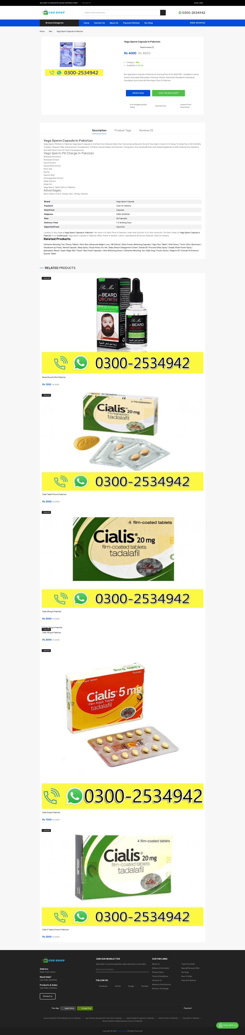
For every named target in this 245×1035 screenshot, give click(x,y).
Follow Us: (86, 3)
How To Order (186, 976)
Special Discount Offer (190, 968)
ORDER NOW (138, 93)
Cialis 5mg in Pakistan (51, 812)
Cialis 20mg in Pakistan (51, 612)
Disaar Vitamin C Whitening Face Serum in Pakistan (122, 1021)
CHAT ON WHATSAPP (168, 93)
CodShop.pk (62, 236)
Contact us (47, 996)
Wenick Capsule (69, 247)
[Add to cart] (200, 383)
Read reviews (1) (147, 47)
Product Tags (122, 130)
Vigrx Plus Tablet (159, 244)
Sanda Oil (143, 247)
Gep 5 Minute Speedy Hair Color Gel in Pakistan (103, 1018)
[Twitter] (96, 3)
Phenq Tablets (72, 244)
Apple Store (69, 1008)
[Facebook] (93, 3)
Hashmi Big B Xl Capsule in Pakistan (140, 1018)
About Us (114, 23)
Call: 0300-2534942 (48, 980)
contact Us (99, 23)
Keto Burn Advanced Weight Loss (95, 244)
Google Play (86, 1008)
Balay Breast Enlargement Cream (123, 247)
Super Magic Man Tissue (71, 250)
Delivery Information (160, 968)
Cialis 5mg (150, 250)
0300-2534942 (193, 13)
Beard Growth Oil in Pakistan (54, 377)
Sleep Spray (83, 247)
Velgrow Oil (174, 250)
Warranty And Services (161, 984)
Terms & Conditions (160, 976)
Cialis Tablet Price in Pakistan (54, 494)
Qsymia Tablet (50, 253)
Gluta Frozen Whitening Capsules (136, 244)
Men (137, 62)
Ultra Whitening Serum (112, 250)
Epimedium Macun (51, 250)
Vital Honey (173, 244)
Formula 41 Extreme (189, 250)
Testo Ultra (185, 244)
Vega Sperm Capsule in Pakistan (79, 232)
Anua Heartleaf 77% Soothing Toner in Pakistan (62, 1018)
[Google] (99, 3)
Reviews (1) (146, 130)
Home (86, 23)
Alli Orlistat (115, 244)
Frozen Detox (162, 250)
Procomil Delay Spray (158, 247)
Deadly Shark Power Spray (180, 247)
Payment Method (131, 23)
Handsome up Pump (53, 247)
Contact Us (157, 980)
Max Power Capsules (92, 250)
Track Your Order (188, 964)
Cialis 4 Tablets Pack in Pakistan (55, 930)
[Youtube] (102, 3)
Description (99, 130)
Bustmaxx (196, 244)
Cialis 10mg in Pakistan (51, 633)
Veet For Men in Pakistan (168, 1018)
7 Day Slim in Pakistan (190, 1018)
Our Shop (148, 23)
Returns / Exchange (160, 989)
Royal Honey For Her (98, 247)
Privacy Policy (158, 972)
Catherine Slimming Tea (54, 244)
